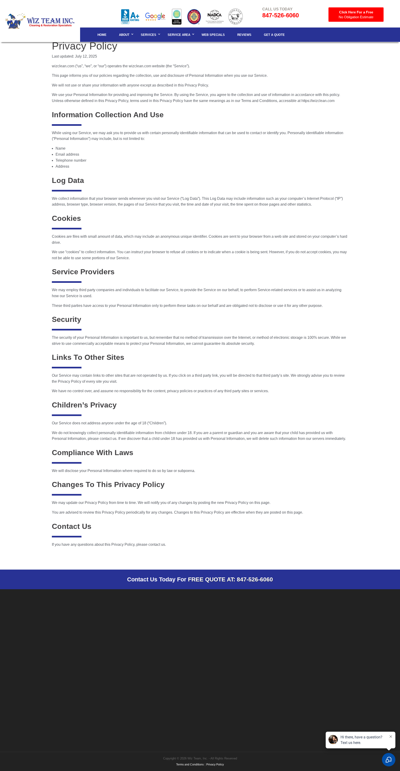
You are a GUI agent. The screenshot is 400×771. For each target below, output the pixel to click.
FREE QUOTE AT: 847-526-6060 (230, 579)
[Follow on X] (324, 632)
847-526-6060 (280, 15)
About (124, 35)
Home (101, 35)
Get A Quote (274, 35)
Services (148, 35)
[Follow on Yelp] (352, 632)
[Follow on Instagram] (306, 632)
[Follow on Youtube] (343, 632)
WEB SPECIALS (213, 35)
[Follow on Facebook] (297, 632)
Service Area (179, 35)
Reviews (244, 35)
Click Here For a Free (356, 14)
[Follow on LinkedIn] (315, 632)
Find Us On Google (223, 649)
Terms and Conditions (190, 764)
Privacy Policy (215, 764)
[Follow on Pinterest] (334, 632)
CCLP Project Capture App (326, 651)
